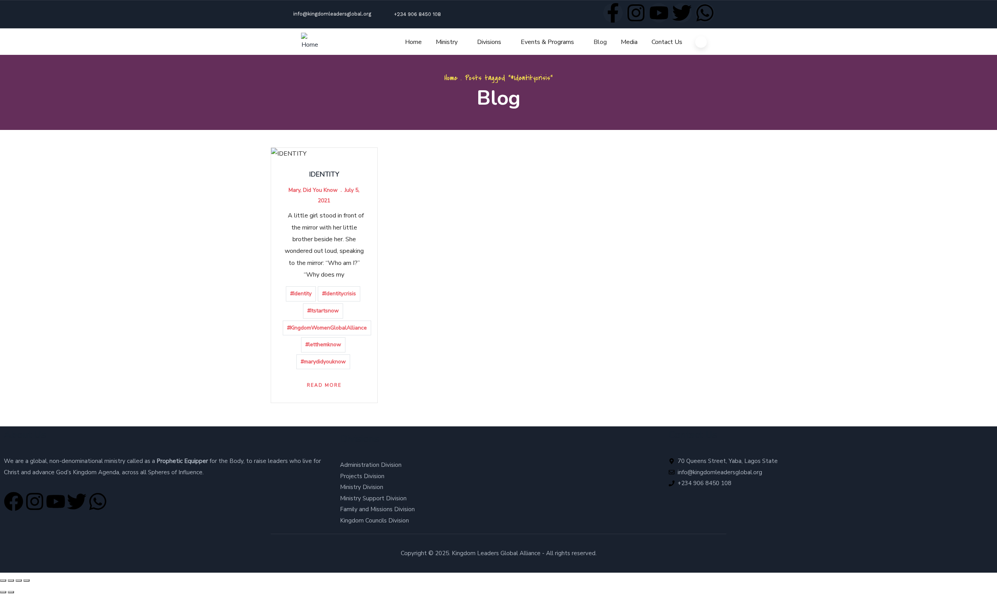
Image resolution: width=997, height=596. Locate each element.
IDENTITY (324, 174)
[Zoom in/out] (3, 580)
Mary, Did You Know (313, 190)
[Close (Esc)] (26, 580)
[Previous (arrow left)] (3, 592)
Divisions (489, 42)
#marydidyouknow (323, 361)
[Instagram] (636, 13)
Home (413, 42)
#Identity (301, 293)
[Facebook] (13, 501)
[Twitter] (682, 13)
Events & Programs (547, 42)
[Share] (19, 580)
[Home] (310, 41)
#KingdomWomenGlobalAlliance (327, 327)
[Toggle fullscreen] (11, 580)
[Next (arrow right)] (11, 592)
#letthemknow (323, 344)
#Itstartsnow (323, 310)
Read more (324, 385)
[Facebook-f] (613, 13)
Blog (600, 42)
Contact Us (667, 42)
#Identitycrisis (339, 293)
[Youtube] (659, 13)
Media (629, 42)
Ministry (447, 42)
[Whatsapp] (705, 13)
